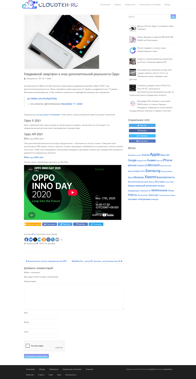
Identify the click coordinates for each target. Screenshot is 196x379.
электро (154, 199)
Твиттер (66, 224)
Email (26, 322)
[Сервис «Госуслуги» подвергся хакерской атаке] (132, 103)
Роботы (132, 195)
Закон (167, 182)
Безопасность (166, 177)
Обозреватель (32, 78)
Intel (158, 160)
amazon (138, 155)
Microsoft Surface (165, 166)
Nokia (137, 171)
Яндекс (172, 195)
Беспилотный (134, 181)
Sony (130, 177)
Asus (162, 154)
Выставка (160, 181)
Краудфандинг (134, 190)
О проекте (89, 369)
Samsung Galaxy (166, 171)
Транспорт (153, 195)
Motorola (131, 171)
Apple (155, 154)
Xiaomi (150, 176)
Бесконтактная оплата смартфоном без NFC (47, 261)
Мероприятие (145, 190)
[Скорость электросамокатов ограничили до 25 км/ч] (132, 61)
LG (146, 165)
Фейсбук (81, 224)
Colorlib (152, 369)
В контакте (50, 224)
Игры (172, 182)
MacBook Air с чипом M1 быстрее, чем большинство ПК (96, 261)
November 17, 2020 (71, 103)
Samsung (152, 170)
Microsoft (154, 165)
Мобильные (130, 4)
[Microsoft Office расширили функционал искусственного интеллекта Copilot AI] (132, 39)
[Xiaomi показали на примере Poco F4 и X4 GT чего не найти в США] (132, 88)
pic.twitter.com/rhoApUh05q (42, 98)
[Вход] (167, 4)
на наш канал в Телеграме (48, 114)
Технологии (105, 4)
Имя (26, 312)
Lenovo (140, 165)
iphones (132, 165)
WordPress (168, 369)
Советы (41, 375)
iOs (161, 161)
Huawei (151, 160)
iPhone (167, 160)
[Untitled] (132, 50)
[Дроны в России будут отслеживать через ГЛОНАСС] (132, 28)
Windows (138, 177)
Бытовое (144, 181)
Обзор (171, 190)
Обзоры (117, 4)
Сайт (26, 331)
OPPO (41, 243)
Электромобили (164, 195)
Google (132, 160)
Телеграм (97, 224)
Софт (51, 375)
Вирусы (152, 182)
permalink (51, 243)
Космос (161, 185)
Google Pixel (141, 160)
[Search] (173, 16)
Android (145, 154)
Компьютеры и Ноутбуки (150, 4)
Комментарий (30, 281)
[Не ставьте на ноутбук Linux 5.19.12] (132, 72)
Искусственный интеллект (142, 185)
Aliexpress (132, 155)
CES (167, 155)
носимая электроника (139, 199)
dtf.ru (33, 234)
